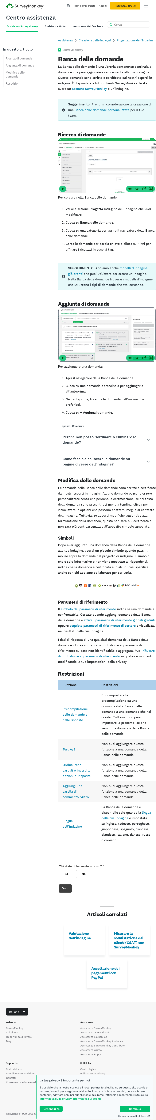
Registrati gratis (125, 6)
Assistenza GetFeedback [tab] (88, 26)
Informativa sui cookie (86, 1098)
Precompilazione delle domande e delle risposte (75, 714)
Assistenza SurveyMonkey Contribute (102, 1045)
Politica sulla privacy (92, 1073)
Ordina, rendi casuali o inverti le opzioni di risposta (77, 770)
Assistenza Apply (90, 1054)
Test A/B (69, 749)
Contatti (11, 1078)
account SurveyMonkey (89, 88)
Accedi (103, 5)
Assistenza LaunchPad (93, 1036)
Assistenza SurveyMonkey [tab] (22, 26)
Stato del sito (14, 1069)
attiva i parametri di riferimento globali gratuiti (119, 620)
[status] (107, 110)
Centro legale (88, 1069)
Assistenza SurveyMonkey (95, 1028)
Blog (8, 1041)
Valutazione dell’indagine (80, 935)
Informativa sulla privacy (56, 1098)
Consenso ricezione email (21, 1082)
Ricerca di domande (19, 58)
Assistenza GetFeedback (94, 1032)
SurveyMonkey (14, 1028)
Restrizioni (13, 83)
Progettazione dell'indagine (135, 40)
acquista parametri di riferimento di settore (103, 625)
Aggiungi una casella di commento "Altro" (76, 791)
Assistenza (65, 40)
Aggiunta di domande (20, 65)
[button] (107, 440)
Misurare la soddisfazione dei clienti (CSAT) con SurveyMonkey (129, 940)
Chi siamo (12, 1032)
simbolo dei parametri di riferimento (88, 609)
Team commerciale (84, 5)
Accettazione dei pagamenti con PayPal (105, 973)
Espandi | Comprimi (72, 426)
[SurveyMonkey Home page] (25, 6)
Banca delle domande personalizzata (102, 110)
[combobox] (17, 1012)
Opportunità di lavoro (19, 1036)
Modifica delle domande (15, 74)
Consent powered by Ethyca (132, 1116)
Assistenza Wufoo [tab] (55, 26)
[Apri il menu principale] (146, 5)
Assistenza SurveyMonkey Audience (101, 1041)
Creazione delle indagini (95, 40)
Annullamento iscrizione (20, 1073)
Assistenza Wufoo (91, 1050)
